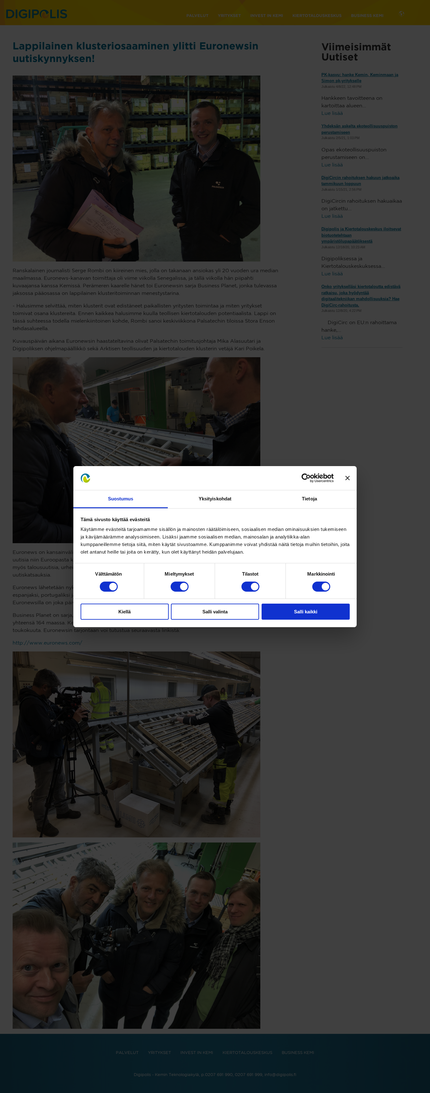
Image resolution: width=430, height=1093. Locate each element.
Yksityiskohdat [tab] (215, 498)
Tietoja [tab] (309, 498)
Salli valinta (215, 611)
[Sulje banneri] (347, 478)
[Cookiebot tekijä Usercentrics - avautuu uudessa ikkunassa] (306, 478)
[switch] (180, 587)
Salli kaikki (305, 611)
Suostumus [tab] (120, 498)
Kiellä (124, 611)
